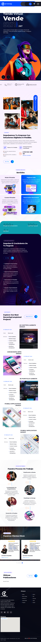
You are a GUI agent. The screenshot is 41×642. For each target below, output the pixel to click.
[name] (34, 4)
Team (33, 600)
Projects (23, 602)
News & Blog (24, 596)
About (33, 594)
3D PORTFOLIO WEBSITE (28, 378)
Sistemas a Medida (31, 197)
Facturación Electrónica (10, 197)
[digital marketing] (7, 3)
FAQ (33, 596)
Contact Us (24, 598)
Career (33, 602)
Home (23, 594)
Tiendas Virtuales (31, 177)
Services (34, 598)
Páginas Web (10, 177)
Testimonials (24, 600)
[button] (3, 77)
